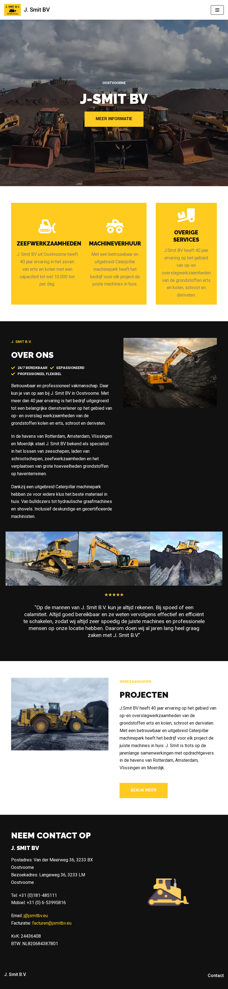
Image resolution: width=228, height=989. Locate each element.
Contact (216, 975)
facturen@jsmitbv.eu (51, 923)
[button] (114, 119)
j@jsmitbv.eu (36, 915)
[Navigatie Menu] (217, 10)
